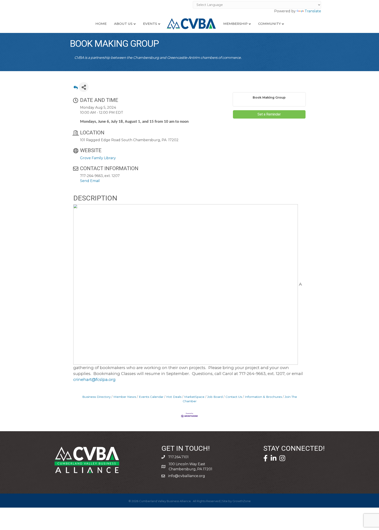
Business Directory (96, 396)
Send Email (90, 181)
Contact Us (233, 396)
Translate (313, 11)
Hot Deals (173, 396)
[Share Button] (84, 87)
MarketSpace (194, 396)
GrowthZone (241, 501)
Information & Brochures (263, 396)
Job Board (215, 396)
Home (101, 24)
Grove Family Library (98, 158)
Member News (124, 396)
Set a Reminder (269, 114)
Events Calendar (151, 396)
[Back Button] (75, 88)
